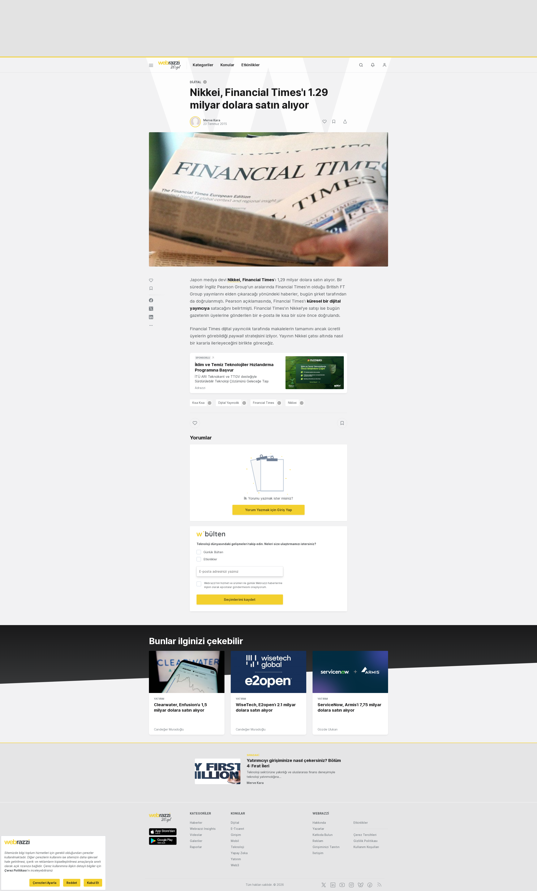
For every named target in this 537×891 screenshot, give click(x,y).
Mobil (235, 841)
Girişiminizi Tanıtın (326, 847)
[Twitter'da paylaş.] (151, 309)
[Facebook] (369, 884)
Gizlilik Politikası (365, 841)
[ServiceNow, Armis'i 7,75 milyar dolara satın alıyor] (350, 672)
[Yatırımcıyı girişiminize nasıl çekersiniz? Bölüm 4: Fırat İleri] (217, 771)
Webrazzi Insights (203, 828)
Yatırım (159, 698)
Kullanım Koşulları (366, 847)
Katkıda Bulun (322, 835)
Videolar (196, 835)
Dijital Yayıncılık (228, 402)
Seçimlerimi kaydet (239, 599)
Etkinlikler (250, 65)
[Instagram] (350, 884)
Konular (227, 65)
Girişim (236, 835)
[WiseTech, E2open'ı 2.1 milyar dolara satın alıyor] (268, 672)
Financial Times (263, 402)
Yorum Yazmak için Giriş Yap (268, 510)
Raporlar (196, 847)
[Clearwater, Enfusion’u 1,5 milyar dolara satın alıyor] (186, 672)
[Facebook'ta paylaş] (151, 300)
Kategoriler (203, 65)
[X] (323, 884)
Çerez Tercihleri (365, 835)
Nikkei (234, 279)
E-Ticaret (237, 828)
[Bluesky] (360, 884)
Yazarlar (318, 828)
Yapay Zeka (239, 853)
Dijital (195, 82)
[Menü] (151, 66)
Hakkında (319, 822)
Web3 (235, 865)
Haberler (196, 822)
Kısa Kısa (198, 402)
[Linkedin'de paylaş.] (151, 317)
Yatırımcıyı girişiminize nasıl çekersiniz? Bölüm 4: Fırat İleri (294, 763)
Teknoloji (237, 847)
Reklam (318, 841)
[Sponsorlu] (314, 372)
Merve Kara (255, 783)
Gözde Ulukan (328, 729)
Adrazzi (200, 388)
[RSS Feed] (378, 884)
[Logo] (169, 65)
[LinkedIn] (332, 884)
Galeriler (196, 841)
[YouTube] (341, 884)
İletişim (318, 853)
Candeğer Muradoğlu (169, 729)
